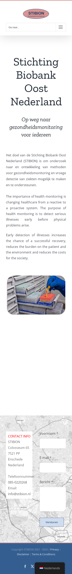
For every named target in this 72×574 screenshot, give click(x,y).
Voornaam (49, 433)
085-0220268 (17, 482)
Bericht (46, 482)
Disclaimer (23, 554)
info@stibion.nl (19, 494)
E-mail (45, 457)
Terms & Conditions (43, 554)
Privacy (54, 549)
